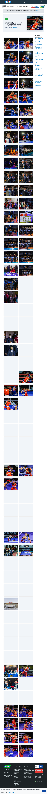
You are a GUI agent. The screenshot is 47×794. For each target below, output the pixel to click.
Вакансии (16, 783)
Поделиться (15, 27)
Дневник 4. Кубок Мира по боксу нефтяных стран (39, 75)
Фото (27, 6)
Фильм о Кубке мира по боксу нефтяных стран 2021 (38, 49)
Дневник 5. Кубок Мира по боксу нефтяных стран (39, 61)
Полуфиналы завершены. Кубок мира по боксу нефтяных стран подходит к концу (38, 82)
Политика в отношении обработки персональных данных (17, 773)
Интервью (20, 6)
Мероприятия (29, 2)
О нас (18, 2)
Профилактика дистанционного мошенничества (27, 777)
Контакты (35, 2)
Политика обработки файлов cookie (18, 779)
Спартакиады (23, 2)
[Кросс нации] (42, 6)
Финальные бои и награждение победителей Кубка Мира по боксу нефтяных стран (38, 68)
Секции (12, 6)
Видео (24, 6)
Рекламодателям (17, 781)
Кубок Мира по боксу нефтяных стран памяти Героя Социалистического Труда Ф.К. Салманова (39, 41)
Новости (9, 6)
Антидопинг (26, 766)
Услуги (16, 6)
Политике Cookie (11, 792)
